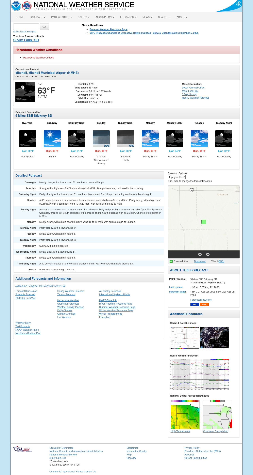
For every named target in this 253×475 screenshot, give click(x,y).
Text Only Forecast (25, 297)
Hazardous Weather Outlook (38, 57)
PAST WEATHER (60, 17)
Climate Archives (66, 313)
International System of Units (114, 294)
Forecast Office (193, 87)
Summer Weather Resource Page (117, 307)
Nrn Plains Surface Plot (27, 333)
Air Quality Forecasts (110, 291)
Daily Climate (64, 310)
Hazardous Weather (68, 300)
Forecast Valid (177, 291)
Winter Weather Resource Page (116, 310)
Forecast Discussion (26, 291)
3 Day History (189, 94)
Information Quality (136, 451)
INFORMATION (103, 17)
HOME (20, 17)
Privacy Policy (191, 447)
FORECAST (36, 17)
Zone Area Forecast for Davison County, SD (40, 285)
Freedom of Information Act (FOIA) (202, 451)
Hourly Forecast (195, 97)
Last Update (176, 287)
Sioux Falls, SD (26, 39)
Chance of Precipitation (215, 431)
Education (104, 317)
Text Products (22, 326)
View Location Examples (24, 31)
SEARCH (163, 17)
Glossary (131, 457)
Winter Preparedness (110, 313)
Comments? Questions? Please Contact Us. (72, 471)
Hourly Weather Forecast (70, 291)
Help (129, 454)
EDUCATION (127, 17)
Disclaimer (200, 261)
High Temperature (180, 431)
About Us (189, 454)
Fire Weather (64, 317)
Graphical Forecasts (68, 303)
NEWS (146, 17)
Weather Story (23, 322)
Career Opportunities (195, 457)
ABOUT (181, 17)
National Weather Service (63, 454)
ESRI (221, 261)
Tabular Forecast (66, 294)
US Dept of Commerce (61, 447)
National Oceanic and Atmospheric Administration (76, 451)
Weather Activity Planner (70, 307)
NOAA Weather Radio (27, 329)
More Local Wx (190, 90)
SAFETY (83, 17)
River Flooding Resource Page (115, 303)
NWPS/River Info (108, 300)
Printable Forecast (25, 294)
